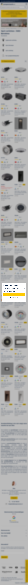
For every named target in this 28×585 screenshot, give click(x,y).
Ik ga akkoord (14, 294)
